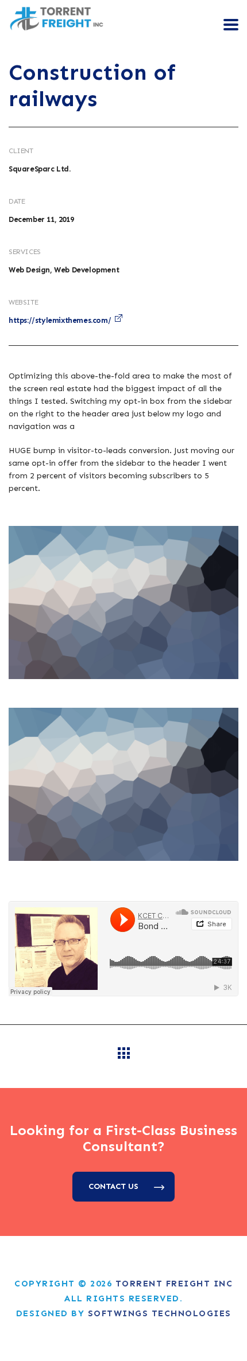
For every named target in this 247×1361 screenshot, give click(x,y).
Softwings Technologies (159, 1313)
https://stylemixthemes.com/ (60, 320)
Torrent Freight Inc (174, 1283)
